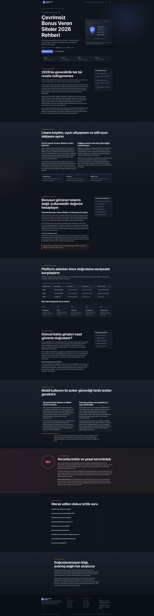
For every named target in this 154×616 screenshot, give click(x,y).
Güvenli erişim (69, 604)
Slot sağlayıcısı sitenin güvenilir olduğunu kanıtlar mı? (65, 534)
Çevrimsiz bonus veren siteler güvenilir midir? (63, 513)
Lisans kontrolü (87, 2)
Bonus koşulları (94, 2)
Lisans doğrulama (70, 600)
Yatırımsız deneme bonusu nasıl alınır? (61, 517)
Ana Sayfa (43, 8)
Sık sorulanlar (85, 606)
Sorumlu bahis (86, 600)
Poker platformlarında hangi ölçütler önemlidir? (63, 538)
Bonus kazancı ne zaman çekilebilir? (60, 526)
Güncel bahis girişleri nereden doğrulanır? (62, 521)
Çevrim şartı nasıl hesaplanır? (59, 543)
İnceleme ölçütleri (86, 604)
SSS (106, 2)
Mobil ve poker (101, 2)
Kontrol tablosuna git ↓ (47, 51)
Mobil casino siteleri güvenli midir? (60, 530)
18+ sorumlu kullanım (59, 51)
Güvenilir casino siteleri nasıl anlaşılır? (61, 509)
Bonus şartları (69, 602)
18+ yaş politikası (86, 602)
